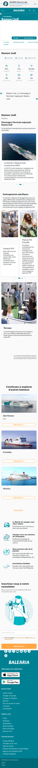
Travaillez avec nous (10, 743)
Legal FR (3, 762)
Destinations (7, 723)
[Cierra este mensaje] (1, 3)
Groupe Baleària (8, 741)
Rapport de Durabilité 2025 (12, 751)
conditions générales (20, 637)
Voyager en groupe (9, 696)
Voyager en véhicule (10, 698)
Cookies (3, 765)
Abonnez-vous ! (19, 646)
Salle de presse (8, 746)
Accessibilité (7, 709)
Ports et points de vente (11, 703)
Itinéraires (6, 721)
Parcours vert (7, 731)
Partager (16, 38)
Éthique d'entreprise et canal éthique (15, 749)
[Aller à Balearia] (19, 10)
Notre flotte (18, 510)
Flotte (5, 718)
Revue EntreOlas (8, 729)
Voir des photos (28, 38)
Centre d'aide (7, 693)
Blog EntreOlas (8, 726)
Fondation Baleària (9, 754)
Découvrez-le (18, 425)
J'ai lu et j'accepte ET (19, 638)
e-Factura (6, 706)
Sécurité (5, 701)
